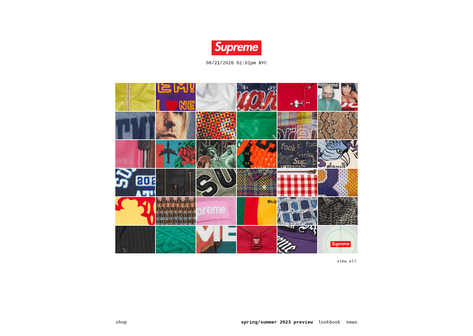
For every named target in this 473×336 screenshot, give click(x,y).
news (351, 322)
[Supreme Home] (236, 48)
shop (121, 322)
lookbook (329, 322)
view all (346, 261)
